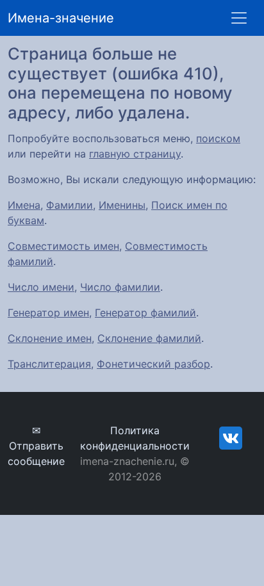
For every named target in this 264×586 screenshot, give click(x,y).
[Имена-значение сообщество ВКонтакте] (230, 437)
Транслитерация (49, 363)
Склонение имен (50, 338)
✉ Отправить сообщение (36, 446)
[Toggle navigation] (239, 18)
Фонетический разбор (153, 363)
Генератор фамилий (145, 312)
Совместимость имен (63, 246)
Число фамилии (120, 287)
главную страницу (135, 153)
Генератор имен (48, 312)
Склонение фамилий (149, 338)
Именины (122, 205)
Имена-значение (61, 18)
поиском (218, 138)
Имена (24, 205)
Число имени (41, 287)
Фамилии (69, 205)
